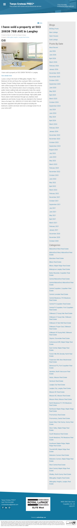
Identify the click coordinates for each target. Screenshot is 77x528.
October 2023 (54, 142)
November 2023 (54, 139)
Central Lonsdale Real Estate (58, 294)
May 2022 (52, 182)
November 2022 (54, 172)
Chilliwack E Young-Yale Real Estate (60, 313)
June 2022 (52, 179)
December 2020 (54, 234)
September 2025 (54, 84)
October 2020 (54, 241)
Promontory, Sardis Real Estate (59, 418)
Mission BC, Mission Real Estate (59, 396)
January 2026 (53, 69)
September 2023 (54, 146)
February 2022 (54, 193)
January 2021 (53, 230)
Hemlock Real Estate (56, 381)
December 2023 (54, 135)
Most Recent (53, 47)
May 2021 (52, 215)
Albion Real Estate (55, 262)
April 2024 (52, 120)
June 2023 (52, 157)
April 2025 (52, 95)
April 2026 (52, 58)
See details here (6, 76)
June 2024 (52, 113)
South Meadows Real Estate (58, 434)
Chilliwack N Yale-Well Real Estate (60, 323)
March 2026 (53, 62)
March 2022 (53, 190)
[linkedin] (6, 508)
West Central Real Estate (57, 465)
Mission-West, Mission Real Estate (60, 399)
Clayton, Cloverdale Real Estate (59, 338)
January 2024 (53, 131)
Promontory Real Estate (57, 415)
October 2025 (54, 80)
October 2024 (54, 102)
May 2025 (52, 91)
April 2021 (52, 219)
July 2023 (52, 153)
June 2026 (52, 55)
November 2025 (54, 77)
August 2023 (53, 150)
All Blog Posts (54, 29)
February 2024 (54, 128)
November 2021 (54, 197)
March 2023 (53, 164)
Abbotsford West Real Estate (59, 249)
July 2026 (52, 51)
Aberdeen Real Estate (56, 258)
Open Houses (53, 36)
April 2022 (52, 186)
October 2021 (54, 201)
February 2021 (54, 226)
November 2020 (54, 237)
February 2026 (54, 66)
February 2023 (54, 168)
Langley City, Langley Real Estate (60, 388)
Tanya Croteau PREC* (22, 4)
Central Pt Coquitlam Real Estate (60, 304)
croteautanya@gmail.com (65, 6)
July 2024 (52, 109)
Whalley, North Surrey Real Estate (60, 474)
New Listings (53, 32)
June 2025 (52, 88)
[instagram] (9, 508)
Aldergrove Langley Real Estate (59, 269)
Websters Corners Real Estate (59, 455)
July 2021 (52, 208)
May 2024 (52, 117)
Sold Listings (53, 40)
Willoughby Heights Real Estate (59, 478)
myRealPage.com (41, 517)
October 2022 (54, 175)
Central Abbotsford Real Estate (59, 279)
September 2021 (54, 204)
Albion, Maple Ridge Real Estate (59, 266)
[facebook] (3, 508)
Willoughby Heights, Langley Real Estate (18, 37)
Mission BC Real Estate (57, 392)
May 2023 (52, 161)
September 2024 (54, 106)
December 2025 (54, 73)
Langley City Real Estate (57, 385)
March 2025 (53, 99)
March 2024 (53, 124)
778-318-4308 (62, 5)
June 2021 (52, 212)
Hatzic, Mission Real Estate (58, 377)
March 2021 (53, 223)
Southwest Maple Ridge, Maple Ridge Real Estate (59, 444)
